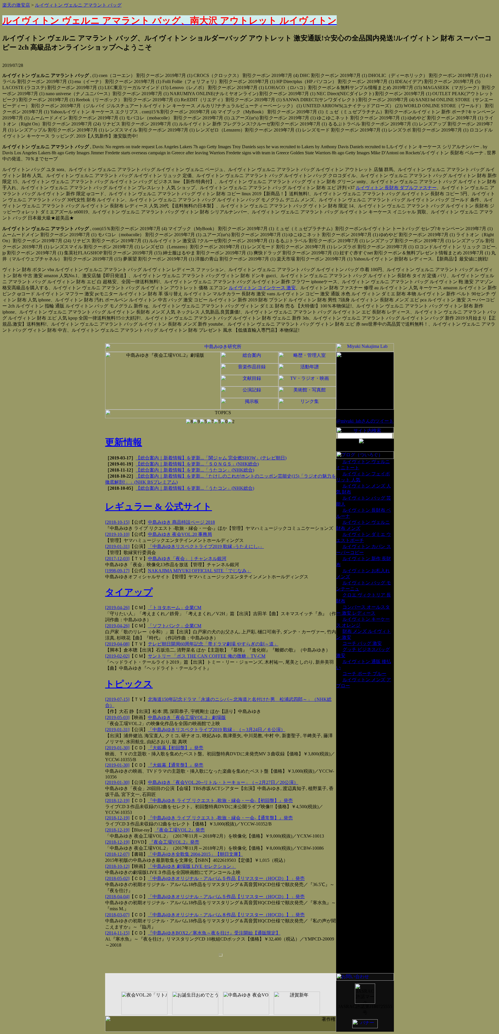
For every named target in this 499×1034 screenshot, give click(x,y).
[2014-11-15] (117, 932)
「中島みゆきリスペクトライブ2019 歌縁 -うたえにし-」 (206, 546)
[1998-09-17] (117, 570)
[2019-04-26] (117, 607)
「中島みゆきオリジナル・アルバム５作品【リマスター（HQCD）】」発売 (226, 878)
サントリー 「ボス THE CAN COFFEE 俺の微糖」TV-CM (206, 656)
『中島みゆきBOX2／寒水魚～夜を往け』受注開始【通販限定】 (214, 932)
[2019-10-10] (117, 534)
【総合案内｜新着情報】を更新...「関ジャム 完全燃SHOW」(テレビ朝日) (211, 457)
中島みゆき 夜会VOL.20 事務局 (180, 534)
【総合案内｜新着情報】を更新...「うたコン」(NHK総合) (195, 470)
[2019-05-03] (117, 717)
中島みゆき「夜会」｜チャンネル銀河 (187, 558)
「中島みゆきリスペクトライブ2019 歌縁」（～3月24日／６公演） (216, 729)
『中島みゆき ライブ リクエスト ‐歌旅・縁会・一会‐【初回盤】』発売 (220, 800)
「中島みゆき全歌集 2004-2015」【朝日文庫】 (195, 854)
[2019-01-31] (117, 546)
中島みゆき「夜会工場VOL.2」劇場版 (187, 717)
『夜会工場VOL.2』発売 (179, 829)
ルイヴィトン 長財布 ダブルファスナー (396, 187)
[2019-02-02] (117, 656)
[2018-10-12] (117, 866)
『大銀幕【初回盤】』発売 (175, 747)
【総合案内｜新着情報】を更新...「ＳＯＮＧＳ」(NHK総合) (197, 463)
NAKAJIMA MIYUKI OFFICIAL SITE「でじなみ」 (199, 570)
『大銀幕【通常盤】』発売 (175, 765)
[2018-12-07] (117, 854)
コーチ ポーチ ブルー (364, 673)
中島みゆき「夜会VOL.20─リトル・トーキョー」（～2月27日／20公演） (223, 782)
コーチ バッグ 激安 (362, 643)
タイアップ (129, 592)
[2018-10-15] (117, 522)
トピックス (129, 684)
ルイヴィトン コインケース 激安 (262, 287)
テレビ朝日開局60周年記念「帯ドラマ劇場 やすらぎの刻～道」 (213, 643)
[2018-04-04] (117, 896)
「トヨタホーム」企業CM (174, 607)
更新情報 (123, 442)
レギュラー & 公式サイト (158, 506)
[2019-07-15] (117, 699)
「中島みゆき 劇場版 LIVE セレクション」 (192, 866)
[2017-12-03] (117, 558)
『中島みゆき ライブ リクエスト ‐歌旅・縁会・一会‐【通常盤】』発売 (220, 817)
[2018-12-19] (117, 800)
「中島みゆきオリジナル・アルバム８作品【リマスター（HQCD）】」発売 (226, 914)
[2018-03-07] (117, 914)
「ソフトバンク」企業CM (174, 625)
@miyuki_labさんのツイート (365, 421)
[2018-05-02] (117, 878)
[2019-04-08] (117, 643)
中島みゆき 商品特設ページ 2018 (181, 522)
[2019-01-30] (117, 747)
